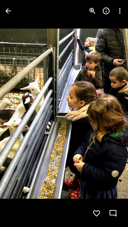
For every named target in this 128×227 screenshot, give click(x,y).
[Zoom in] (92, 11)
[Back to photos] (8, 11)
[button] (19, 113)
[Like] (97, 213)
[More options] (120, 11)
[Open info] (106, 11)
